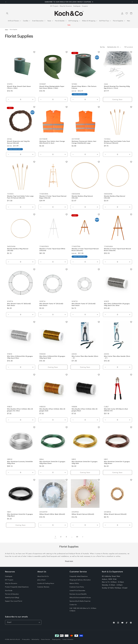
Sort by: (102, 47)
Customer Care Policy (77, 587)
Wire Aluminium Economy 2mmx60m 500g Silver (20, 462)
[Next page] (82, 537)
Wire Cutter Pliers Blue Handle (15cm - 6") (117, 357)
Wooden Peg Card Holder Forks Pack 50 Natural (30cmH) (117, 142)
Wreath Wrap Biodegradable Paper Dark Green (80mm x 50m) (51, 87)
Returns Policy (74, 583)
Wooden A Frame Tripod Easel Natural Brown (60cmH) (85, 249)
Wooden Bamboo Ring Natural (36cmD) (82, 197)
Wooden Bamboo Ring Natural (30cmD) (114, 197)
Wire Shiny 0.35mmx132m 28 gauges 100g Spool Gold (52, 357)
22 (77, 537)
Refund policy (35, 639)
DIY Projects (54, 6)
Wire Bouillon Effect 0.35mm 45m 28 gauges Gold (52, 410)
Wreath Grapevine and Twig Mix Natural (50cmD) (18, 142)
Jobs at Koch (41, 580)
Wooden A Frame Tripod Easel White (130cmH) (52, 249)
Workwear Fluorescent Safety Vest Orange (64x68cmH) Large (84, 142)
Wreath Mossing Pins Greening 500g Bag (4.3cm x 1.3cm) (117, 87)
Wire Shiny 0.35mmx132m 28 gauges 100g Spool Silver (20, 357)
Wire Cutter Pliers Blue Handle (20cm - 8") (85, 357)
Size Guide (8, 590)
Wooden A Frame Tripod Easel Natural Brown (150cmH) (117, 249)
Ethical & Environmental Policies (80, 598)
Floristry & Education (12, 594)
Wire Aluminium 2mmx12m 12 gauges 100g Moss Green (52, 462)
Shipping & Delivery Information (80, 580)
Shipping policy (56, 639)
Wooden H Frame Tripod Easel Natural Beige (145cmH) (52, 197)
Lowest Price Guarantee (77, 590)
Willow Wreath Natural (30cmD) (115, 514)
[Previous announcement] (6, 2)
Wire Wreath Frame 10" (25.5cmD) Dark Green (83, 304)
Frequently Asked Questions (79, 576)
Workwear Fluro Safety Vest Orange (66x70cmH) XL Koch (52, 142)
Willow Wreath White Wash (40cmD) (52, 514)
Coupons (85, 6)
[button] (7, 13)
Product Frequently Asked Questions (17, 587)
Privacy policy (26, 639)
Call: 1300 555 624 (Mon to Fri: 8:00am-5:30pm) (83, 609)
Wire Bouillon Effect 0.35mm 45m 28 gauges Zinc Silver (20, 410)
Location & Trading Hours (45, 583)
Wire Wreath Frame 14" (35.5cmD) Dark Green (51, 304)
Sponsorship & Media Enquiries (80, 601)
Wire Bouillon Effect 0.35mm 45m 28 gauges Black (84, 410)
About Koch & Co (43, 576)
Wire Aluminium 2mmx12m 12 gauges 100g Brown (117, 462)
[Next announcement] (132, 2)
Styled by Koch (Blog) (12, 598)
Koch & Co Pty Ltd (15, 639)
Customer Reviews (43, 587)
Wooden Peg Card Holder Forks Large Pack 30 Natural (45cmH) (20, 197)
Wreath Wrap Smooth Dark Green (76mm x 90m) (19, 87)
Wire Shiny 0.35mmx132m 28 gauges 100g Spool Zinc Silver (117, 304)
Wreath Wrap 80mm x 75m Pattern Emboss (84, 87)
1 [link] (55, 536)
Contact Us (73, 605)
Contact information (68, 639)
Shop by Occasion (11, 583)
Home (6, 29)
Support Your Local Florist (13, 601)
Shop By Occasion (66, 6)
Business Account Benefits (78, 594)
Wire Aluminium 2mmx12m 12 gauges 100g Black (20, 515)
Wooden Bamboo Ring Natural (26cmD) (17, 249)
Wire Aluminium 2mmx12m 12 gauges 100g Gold (84, 462)
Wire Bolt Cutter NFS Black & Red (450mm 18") (116, 410)
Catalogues (77, 6)
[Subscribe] (39, 622)
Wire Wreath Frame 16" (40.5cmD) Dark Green (19, 304)
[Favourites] (126, 13)
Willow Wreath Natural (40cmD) (83, 514)
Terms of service (45, 639)
